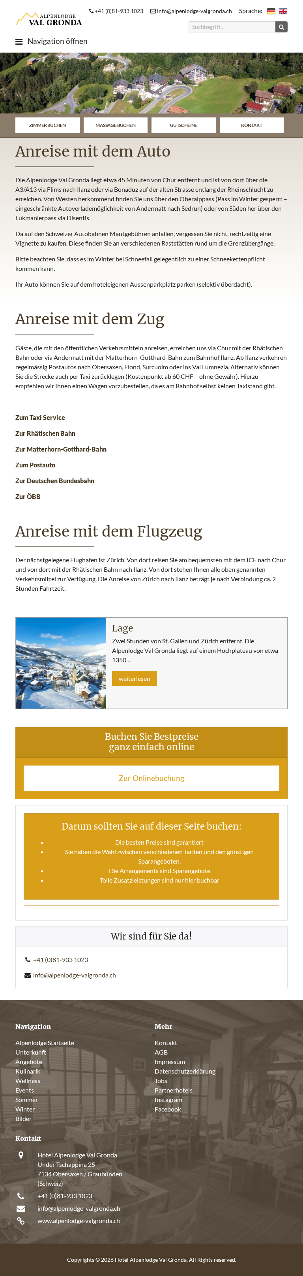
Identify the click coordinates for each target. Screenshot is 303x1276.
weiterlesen (134, 678)
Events (24, 1090)
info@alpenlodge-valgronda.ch (194, 11)
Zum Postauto (35, 465)
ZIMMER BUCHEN (47, 125)
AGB (161, 1052)
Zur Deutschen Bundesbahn (54, 480)
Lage (122, 628)
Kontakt (251, 125)
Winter (25, 1109)
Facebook (168, 1109)
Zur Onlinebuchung (151, 778)
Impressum (170, 1061)
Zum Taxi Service (40, 417)
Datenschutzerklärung (185, 1071)
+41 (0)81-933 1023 (118, 11)
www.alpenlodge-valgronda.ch (78, 1220)
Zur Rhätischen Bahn (45, 433)
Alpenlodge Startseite (44, 1042)
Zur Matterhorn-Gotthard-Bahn (61, 449)
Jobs (161, 1080)
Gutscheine (183, 125)
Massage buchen (115, 125)
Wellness (27, 1080)
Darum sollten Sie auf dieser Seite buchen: (152, 826)
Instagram (168, 1099)
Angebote (28, 1061)
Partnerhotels (174, 1090)
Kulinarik (27, 1071)
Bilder (23, 1118)
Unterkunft (30, 1052)
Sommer (26, 1099)
